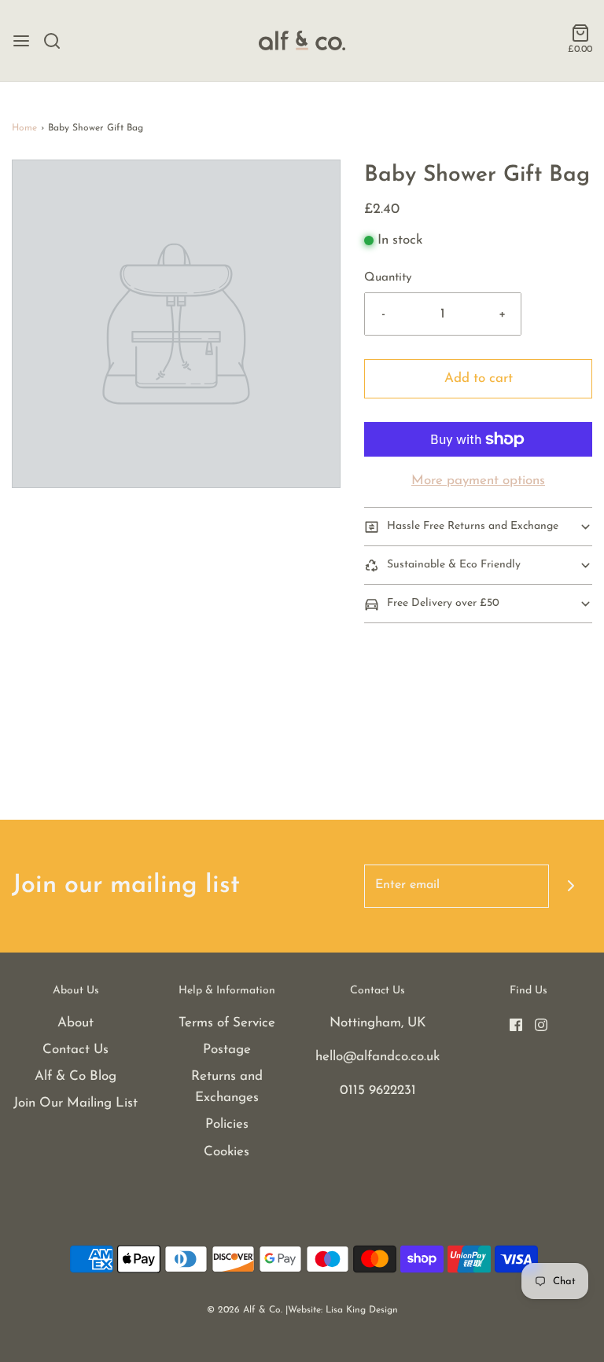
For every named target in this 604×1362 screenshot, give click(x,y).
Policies (227, 1124)
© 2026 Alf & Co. (244, 1310)
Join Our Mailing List (75, 1103)
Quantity (388, 278)
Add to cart (478, 378)
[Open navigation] (21, 41)
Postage (227, 1049)
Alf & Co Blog (75, 1076)
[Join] (570, 886)
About (75, 1023)
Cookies (226, 1151)
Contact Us (75, 1049)
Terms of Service (227, 1023)
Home (24, 128)
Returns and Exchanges (227, 1087)
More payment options (478, 480)
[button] (478, 526)
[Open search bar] (57, 41)
